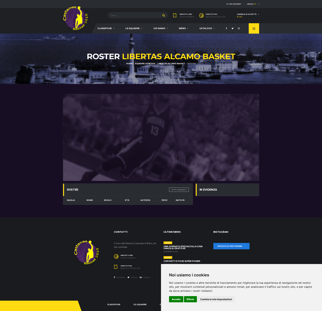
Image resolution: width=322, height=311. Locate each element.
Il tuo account (234, 4)
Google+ (147, 277)
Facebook (120, 277)
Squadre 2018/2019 (145, 63)
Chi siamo (159, 28)
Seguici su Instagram (230, 246)
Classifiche (104, 28)
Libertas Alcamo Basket (171, 63)
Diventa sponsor (187, 17)
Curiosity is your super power (182, 261)
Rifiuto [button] (190, 299)
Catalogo (205, 28)
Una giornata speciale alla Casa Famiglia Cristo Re (183, 247)
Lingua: (251, 4)
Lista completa (178, 190)
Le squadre (132, 28)
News (182, 28)
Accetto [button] (176, 299)
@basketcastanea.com (215, 17)
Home (129, 63)
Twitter (133, 277)
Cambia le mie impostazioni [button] (216, 299)
